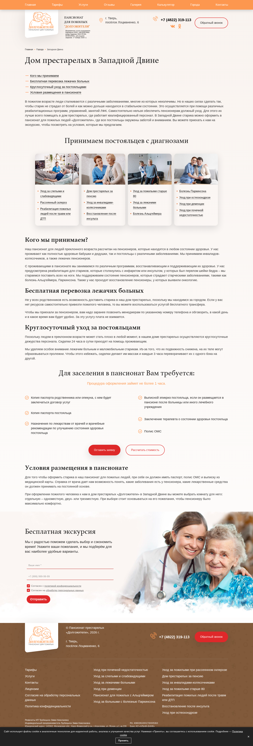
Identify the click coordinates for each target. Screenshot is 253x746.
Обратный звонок (211, 22)
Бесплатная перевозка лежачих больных (59, 81)
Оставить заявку (104, 450)
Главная (30, 4)
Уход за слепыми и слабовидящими (119, 676)
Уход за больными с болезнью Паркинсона (124, 701)
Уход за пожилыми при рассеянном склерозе (194, 670)
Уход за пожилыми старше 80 (183, 689)
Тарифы (57, 4)
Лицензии (32, 689)
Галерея (135, 4)
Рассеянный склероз (53, 202)
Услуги (83, 4)
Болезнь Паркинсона (192, 191)
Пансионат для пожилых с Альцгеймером (123, 695)
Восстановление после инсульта (185, 706)
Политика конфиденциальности (48, 706)
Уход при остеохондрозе (194, 197)
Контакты (222, 4)
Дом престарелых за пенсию (182, 676)
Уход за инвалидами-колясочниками (188, 682)
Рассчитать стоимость (145, 450)
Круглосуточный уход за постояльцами (58, 87)
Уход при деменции (191, 203)
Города (195, 4)
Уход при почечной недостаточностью (120, 670)
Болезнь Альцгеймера (147, 213)
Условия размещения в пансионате (55, 92)
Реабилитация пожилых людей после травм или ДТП (55, 213)
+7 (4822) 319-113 (176, 20)
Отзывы (109, 4)
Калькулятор (165, 4)
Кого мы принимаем (44, 76)
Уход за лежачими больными (114, 682)
